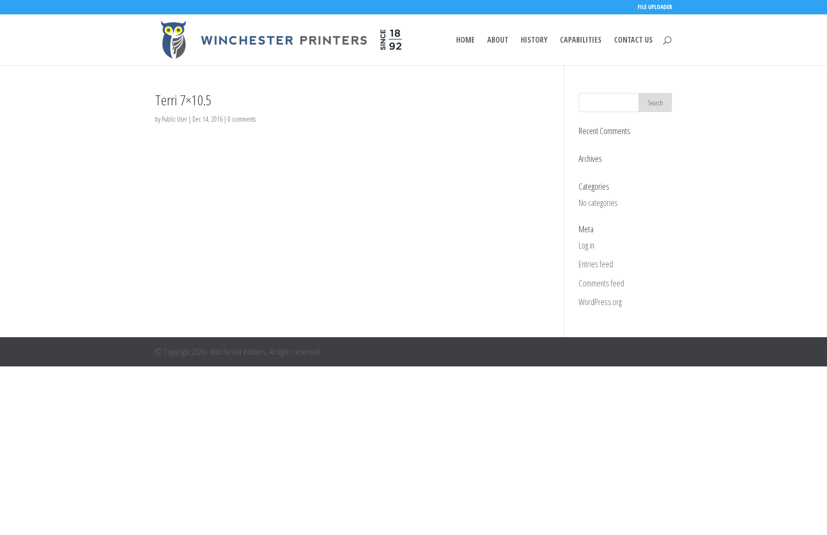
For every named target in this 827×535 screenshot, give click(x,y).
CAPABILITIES (581, 40)
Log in (586, 245)
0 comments (242, 119)
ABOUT (497, 40)
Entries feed (596, 264)
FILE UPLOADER (654, 7)
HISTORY (534, 40)
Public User (174, 119)
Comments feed (601, 283)
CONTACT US (633, 40)
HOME (465, 40)
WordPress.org (600, 301)
